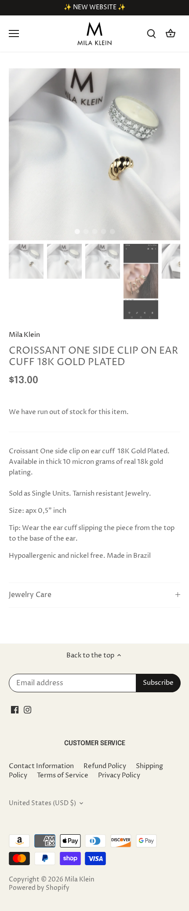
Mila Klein (24, 335)
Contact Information (41, 766)
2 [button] (85, 231)
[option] (94, 154)
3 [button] (94, 231)
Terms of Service (62, 775)
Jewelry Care (30, 595)
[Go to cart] (170, 34)
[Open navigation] (14, 33)
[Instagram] (27, 709)
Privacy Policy (119, 775)
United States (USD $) (42, 803)
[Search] (151, 34)
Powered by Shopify (39, 888)
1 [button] (77, 231)
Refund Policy (105, 766)
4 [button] (103, 231)
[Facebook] (14, 709)
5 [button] (112, 231)
